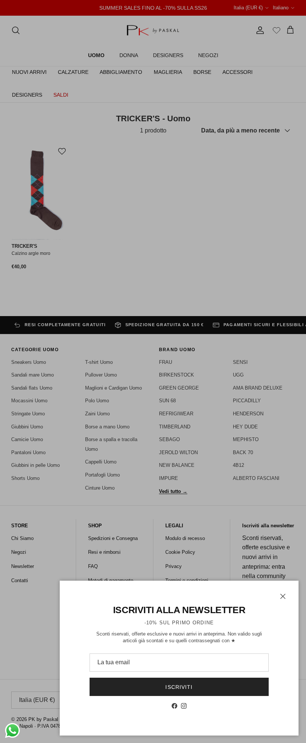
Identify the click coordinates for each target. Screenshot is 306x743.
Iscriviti (179, 687)
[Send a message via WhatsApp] (12, 730)
